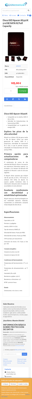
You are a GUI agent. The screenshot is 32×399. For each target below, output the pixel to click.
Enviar (24, 354)
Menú (6, 15)
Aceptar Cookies (23, 384)
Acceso (13, 15)
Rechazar (13, 384)
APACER (18, 66)
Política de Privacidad (19, 345)
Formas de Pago (21, 363)
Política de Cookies (21, 361)
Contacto (22, 15)
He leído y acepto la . (15, 349)
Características (8, 105)
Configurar (5, 384)
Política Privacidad (7, 361)
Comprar (22, 91)
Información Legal (21, 359)
